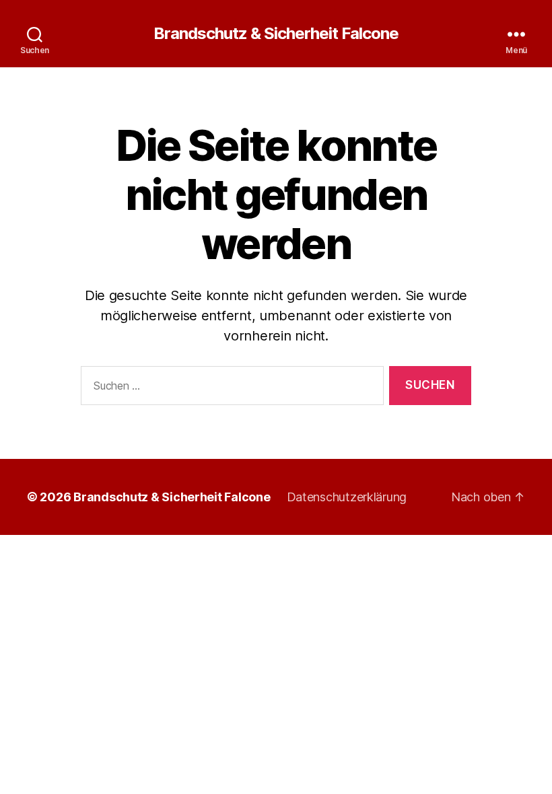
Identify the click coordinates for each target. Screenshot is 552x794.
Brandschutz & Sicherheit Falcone (276, 34)
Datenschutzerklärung (347, 497)
